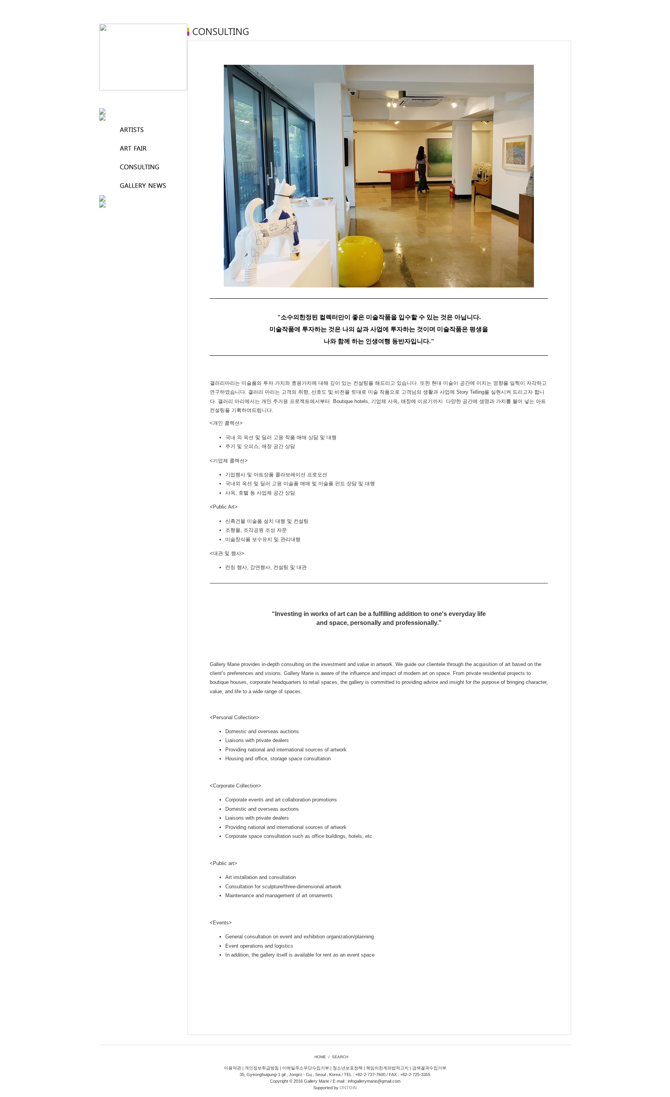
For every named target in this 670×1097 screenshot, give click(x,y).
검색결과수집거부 (429, 1068)
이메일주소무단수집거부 (305, 1068)
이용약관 (232, 1068)
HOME (320, 1057)
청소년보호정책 (348, 1068)
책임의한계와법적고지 (387, 1068)
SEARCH (340, 1057)
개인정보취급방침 (262, 1068)
